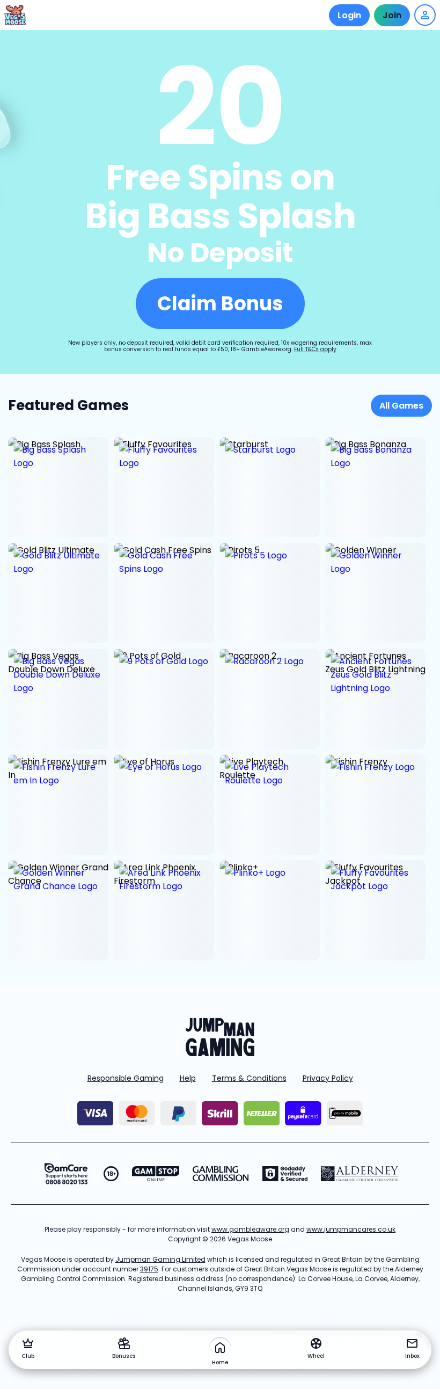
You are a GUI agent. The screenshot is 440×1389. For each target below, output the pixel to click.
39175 (149, 1269)
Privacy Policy (328, 1078)
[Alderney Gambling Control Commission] (360, 1173)
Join (392, 15)
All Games (401, 405)
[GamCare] (66, 1173)
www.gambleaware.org (250, 1229)
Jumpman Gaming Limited (160, 1259)
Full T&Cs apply (315, 349)
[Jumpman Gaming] (220, 1053)
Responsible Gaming (125, 1078)
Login (349, 15)
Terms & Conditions (249, 1078)
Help (188, 1078)
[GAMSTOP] (156, 1173)
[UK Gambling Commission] (220, 1173)
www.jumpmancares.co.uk (350, 1229)
